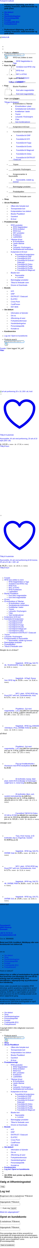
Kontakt (7, 20)
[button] (9, 65)
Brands (7, 288)
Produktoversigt (11, 222)
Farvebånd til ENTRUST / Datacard (22, 633)
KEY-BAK (14, 307)
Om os (13, 316)
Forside (16, 53)
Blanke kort (15, 273)
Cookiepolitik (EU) (11, 22)
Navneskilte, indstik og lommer (20, 640)
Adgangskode (9, 1202)
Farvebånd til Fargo (23, 143)
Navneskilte (19, 275)
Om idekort (8, 12)
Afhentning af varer (18, 318)
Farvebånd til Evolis (24, 146)
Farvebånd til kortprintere (22, 132)
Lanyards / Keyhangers (24, 117)
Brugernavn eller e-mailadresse (16, 1196)
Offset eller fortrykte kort (20, 206)
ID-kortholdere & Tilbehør (22, 104)
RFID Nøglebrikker (20, 227)
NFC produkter (18, 233)
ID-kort (15, 99)
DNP (13, 294)
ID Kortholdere (18, 241)
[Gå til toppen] (1, 1032)
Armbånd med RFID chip (25, 67)
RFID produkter (17, 225)
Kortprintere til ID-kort (21, 127)
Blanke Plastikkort (20, 86)
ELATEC (14, 299)
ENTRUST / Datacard (19, 296)
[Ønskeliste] (1, 515)
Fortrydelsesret (10, 24)
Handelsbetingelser (12, 16)
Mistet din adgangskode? (9, 1212)
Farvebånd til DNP (23, 135)
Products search (10, 339)
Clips (17, 119)
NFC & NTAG (21, 74)
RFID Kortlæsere (22, 78)
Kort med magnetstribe (25, 94)
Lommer (20, 277)
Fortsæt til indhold (7, 1)
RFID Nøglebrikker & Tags (19, 582)
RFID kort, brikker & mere (22, 57)
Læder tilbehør (18, 243)
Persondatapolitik (11, 18)
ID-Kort (13, 219)
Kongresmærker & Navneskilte (16, 638)
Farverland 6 (5, 925)
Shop (6, 14)
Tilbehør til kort (16, 239)
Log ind (13, 1208)
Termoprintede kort (18, 209)
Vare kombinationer (22, 122)
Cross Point (15, 302)
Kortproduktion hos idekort (21, 211)
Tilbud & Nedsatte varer (22, 196)
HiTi (12, 291)
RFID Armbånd (18, 229)
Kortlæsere (17, 235)
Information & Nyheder (19, 313)
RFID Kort (20, 71)
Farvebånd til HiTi (23, 139)
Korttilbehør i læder (22, 111)
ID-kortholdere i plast (17, 603)
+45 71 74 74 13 (6, 933)
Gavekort (14, 216)
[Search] (6, 57)
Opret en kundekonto (7, 1245)
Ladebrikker (20, 82)
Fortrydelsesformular (19, 321)
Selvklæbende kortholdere (25, 109)
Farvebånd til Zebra (23, 154)
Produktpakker (18, 192)
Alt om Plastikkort (11, 203)
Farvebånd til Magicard (25, 150)
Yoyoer (18, 114)
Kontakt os (15, 329)
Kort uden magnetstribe (25, 90)
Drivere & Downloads (19, 285)
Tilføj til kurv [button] (4, 446)
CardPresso (15, 304)
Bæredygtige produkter (22, 187)
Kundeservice (10, 331)
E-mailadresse (10, 1221)
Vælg (2, 1186)
